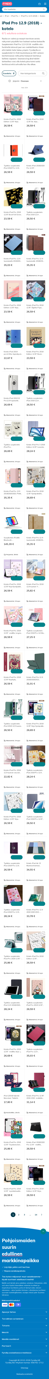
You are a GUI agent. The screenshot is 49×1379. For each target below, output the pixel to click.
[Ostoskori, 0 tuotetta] (39, 4)
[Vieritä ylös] (43, 1231)
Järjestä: (16, 81)
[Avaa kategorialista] (45, 4)
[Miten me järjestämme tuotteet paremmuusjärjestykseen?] (9, 81)
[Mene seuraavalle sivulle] (41, 1214)
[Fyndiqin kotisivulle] (7, 4)
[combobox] (24, 9)
